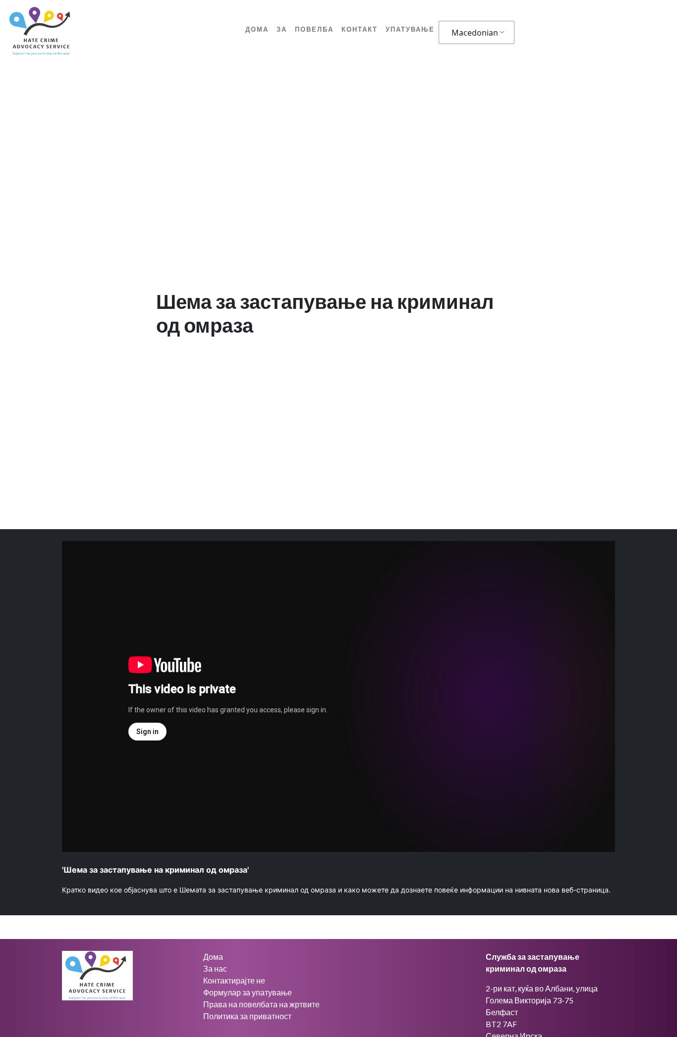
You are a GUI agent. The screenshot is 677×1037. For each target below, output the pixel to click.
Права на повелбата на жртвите (261, 1004)
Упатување (410, 29)
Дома (257, 29)
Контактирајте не (234, 980)
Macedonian (474, 32)
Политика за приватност (247, 1016)
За (282, 29)
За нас (215, 968)
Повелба (314, 29)
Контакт (359, 29)
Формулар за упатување (247, 992)
